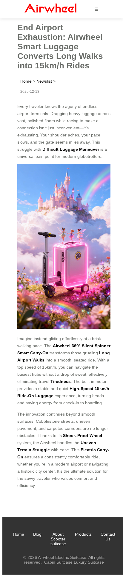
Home (26, 81)
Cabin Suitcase (58, 562)
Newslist (44, 81)
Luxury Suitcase (89, 562)
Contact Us (108, 536)
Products (83, 534)
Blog (37, 534)
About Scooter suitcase (58, 539)
